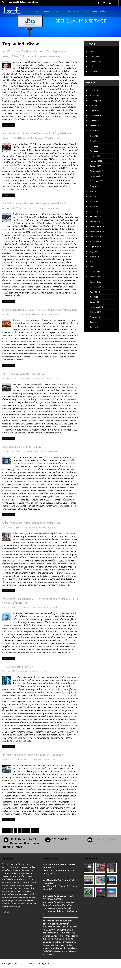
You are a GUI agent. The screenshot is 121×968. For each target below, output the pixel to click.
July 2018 (94, 322)
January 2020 (95, 282)
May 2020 (94, 262)
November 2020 (97, 232)
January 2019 (95, 302)
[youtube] (110, 3)
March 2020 (95, 272)
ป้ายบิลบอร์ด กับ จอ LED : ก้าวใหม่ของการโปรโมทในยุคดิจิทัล (59, 897)
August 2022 (95, 131)
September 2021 (97, 181)
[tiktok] (116, 3)
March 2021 (94, 211)
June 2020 (94, 257)
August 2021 (95, 186)
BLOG (76, 11)
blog (92, 51)
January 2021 (95, 221)
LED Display (95, 56)
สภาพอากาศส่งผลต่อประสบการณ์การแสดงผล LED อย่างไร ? (33, 754)
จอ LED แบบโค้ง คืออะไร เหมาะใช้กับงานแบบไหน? (59, 881)
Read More (8, 125)
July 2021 (93, 191)
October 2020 (96, 236)
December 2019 (96, 287)
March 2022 (95, 156)
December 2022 (96, 116)
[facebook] (98, 3)
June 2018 (94, 327)
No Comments (27, 56)
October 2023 (95, 106)
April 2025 (94, 90)
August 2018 (95, 317)
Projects (57, 11)
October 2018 (95, 312)
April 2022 (94, 151)
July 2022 (94, 136)
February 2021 (96, 216)
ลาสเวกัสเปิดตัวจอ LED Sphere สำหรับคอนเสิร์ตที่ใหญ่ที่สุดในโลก (36, 133)
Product (67, 11)
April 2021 (94, 206)
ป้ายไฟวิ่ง (93, 71)
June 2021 (94, 196)
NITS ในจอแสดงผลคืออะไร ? (17, 666)
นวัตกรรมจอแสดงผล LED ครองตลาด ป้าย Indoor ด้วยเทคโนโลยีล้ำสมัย (39, 309)
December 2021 (96, 171)
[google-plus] (5, 912)
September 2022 (97, 126)
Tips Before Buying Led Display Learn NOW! (59, 866)
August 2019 (95, 292)
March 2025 (94, 96)
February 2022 (96, 161)
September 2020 (97, 242)
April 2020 (94, 267)
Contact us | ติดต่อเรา (100, 11)
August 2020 (95, 247)
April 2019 (94, 297)
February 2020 (96, 277)
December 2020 (97, 226)
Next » (35, 830)
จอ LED (93, 66)
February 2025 (96, 101)
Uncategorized (53, 56)
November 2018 (96, 307)
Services (85, 11)
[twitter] (104, 3)
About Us (46, 11)
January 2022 (95, 166)
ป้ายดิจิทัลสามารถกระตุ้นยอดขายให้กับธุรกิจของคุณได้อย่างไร (34, 203)
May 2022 (94, 146)
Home (37, 11)
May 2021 (94, 201)
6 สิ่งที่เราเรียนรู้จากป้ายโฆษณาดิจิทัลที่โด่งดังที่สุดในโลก (31, 523)
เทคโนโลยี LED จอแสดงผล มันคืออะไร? (23, 373)
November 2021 (96, 176)
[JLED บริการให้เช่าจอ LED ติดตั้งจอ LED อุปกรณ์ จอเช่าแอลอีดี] (17, 14)
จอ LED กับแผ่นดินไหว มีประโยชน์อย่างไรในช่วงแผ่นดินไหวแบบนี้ (57, 922)
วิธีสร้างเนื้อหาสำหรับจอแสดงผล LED (21, 446)
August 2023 (95, 111)
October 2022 (95, 121)
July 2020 (94, 252)
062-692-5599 (11, 2)
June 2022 (94, 141)
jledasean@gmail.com (29, 2)
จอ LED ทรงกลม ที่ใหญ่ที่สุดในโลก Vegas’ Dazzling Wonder (34, 51)
